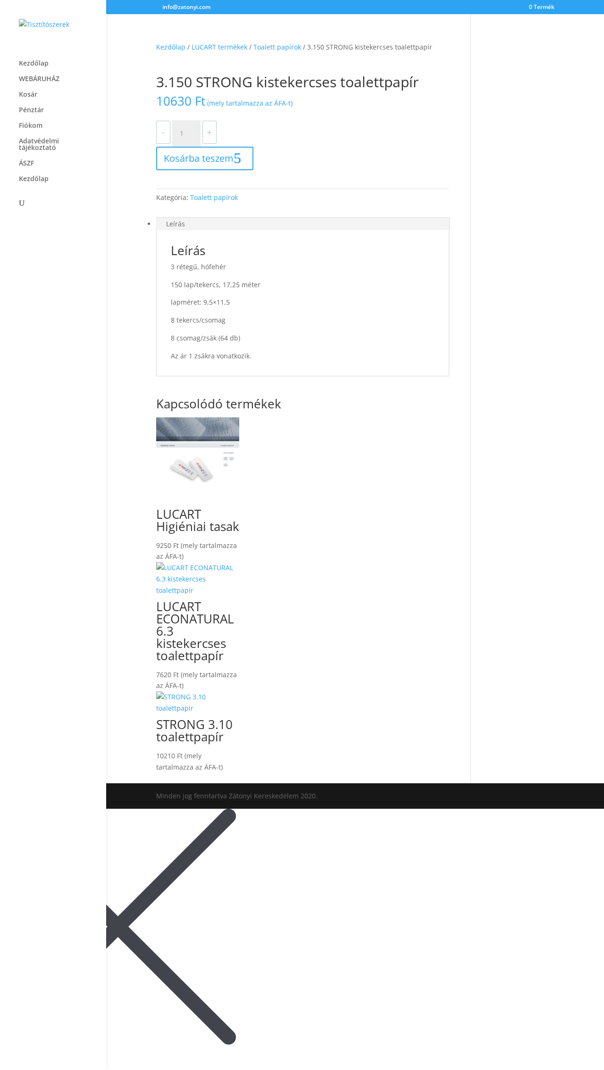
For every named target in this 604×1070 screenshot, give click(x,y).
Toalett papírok (277, 46)
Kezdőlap (34, 63)
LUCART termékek (219, 46)
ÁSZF (26, 163)
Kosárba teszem (199, 158)
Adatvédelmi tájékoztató (39, 145)
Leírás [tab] (175, 223)
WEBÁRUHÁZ (39, 79)
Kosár (28, 95)
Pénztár (31, 110)
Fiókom (30, 126)
